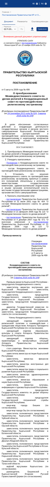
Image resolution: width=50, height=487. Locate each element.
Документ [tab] (8, 21)
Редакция (7, 26)
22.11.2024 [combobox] (9, 29)
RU (42, 4)
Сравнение (42, 29)
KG (34, 4)
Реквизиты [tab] (22, 21)
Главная (5, 12)
